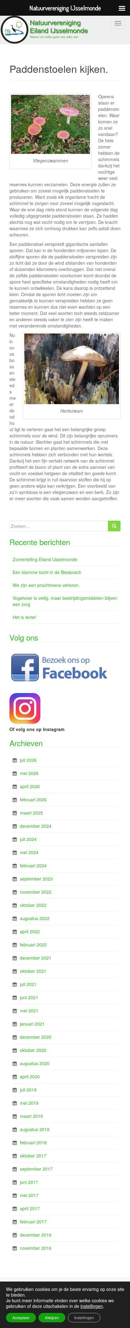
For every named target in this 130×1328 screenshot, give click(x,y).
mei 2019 (29, 1103)
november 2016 (35, 1248)
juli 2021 (28, 984)
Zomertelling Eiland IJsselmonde (45, 559)
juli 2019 (28, 1090)
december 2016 (35, 1235)
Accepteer (21, 1317)
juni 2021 (29, 997)
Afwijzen (52, 1317)
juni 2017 (29, 1182)
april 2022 (30, 931)
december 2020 (35, 1037)
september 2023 (36, 878)
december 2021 (35, 958)
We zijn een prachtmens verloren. (46, 585)
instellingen (91, 1306)
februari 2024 (33, 865)
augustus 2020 (35, 1063)
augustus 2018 (35, 1129)
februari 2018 (33, 1142)
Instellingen (84, 1317)
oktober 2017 (33, 1155)
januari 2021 (32, 1024)
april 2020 (30, 1076)
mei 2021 (29, 1010)
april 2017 (30, 1208)
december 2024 (35, 826)
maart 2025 (31, 813)
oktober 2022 (33, 905)
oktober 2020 (33, 1050)
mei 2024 (29, 852)
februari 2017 (33, 1221)
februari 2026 (33, 799)
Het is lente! (24, 617)
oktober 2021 (33, 971)
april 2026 (30, 786)
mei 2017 (29, 1195)
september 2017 (36, 1169)
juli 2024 (28, 839)
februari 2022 (33, 944)
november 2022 (35, 892)
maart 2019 (31, 1116)
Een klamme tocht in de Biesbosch (47, 572)
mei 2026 (29, 773)
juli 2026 (28, 760)
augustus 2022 (35, 918)
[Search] (114, 526)
